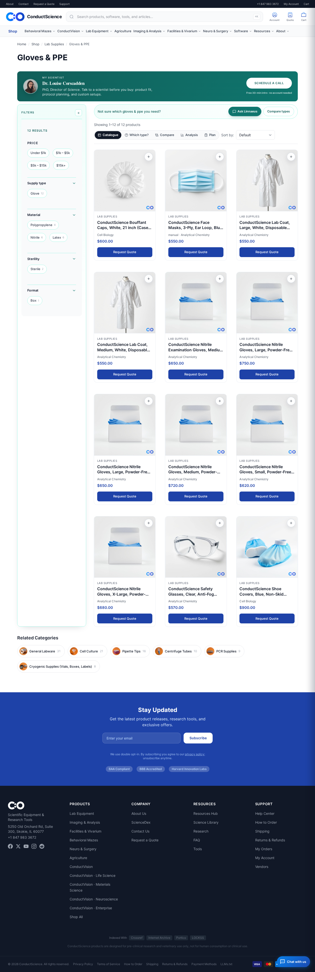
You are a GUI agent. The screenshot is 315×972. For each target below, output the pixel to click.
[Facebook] (10, 846)
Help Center (264, 813)
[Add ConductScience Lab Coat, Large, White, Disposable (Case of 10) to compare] (291, 157)
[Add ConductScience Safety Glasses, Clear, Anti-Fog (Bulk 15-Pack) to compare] (220, 523)
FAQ (196, 840)
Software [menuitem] (241, 31)
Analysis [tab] (191, 135)
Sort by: (227, 135)
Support (64, 4)
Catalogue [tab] (110, 135)
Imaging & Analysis (85, 822)
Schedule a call (269, 83)
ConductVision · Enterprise (91, 908)
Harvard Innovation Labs (189, 769)
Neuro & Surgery (83, 849)
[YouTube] (26, 846)
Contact (23, 4)
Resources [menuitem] (262, 31)
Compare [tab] (167, 135)
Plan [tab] (212, 135)
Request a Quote (43, 4)
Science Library (206, 822)
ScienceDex (141, 822)
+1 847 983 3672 (268, 4)
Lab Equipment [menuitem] (97, 31)
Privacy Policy (83, 964)
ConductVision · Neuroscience (94, 899)
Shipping (262, 831)
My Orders (263, 849)
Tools (197, 849)
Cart (306, 4)
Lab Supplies (54, 44)
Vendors (261, 866)
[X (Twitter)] (18, 846)
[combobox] (164, 17)
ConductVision (81, 866)
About (10, 4)
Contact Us (140, 831)
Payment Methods (204, 964)
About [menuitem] (280, 31)
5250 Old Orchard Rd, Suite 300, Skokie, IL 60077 (30, 828)
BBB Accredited (151, 769)
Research (200, 831)
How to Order (266, 822)
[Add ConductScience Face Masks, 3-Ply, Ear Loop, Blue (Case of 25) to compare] (220, 157)
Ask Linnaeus (247, 111)
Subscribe (198, 738)
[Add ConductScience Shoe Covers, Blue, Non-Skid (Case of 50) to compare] (291, 523)
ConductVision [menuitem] (68, 31)
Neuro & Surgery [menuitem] (215, 31)
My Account (291, 4)
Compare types (278, 111)
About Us (138, 813)
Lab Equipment (82, 813)
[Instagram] (34, 846)
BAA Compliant (119, 769)
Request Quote (124, 252)
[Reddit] (41, 846)
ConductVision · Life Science (92, 875)
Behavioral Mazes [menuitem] (38, 31)
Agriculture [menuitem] (122, 31)
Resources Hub (205, 813)
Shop (12, 31)
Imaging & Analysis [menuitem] (147, 31)
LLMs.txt (226, 964)
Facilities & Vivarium (85, 831)
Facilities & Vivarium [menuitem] (182, 31)
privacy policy (194, 754)
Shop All (76, 917)
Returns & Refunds (270, 840)
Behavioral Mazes (84, 840)
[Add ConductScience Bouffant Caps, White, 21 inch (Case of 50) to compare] (148, 157)
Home (21, 44)
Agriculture (78, 858)
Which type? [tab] (139, 135)
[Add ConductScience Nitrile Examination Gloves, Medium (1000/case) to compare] (220, 279)
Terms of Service (108, 964)
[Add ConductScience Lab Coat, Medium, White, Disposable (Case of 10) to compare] (148, 279)
